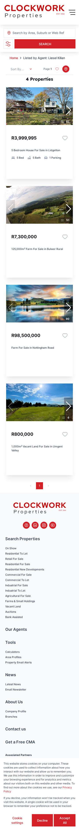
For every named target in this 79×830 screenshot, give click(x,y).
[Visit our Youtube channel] (52, 525)
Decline (42, 820)
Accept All (64, 820)
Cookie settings (17, 820)
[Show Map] (65, 69)
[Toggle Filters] (8, 43)
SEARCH (45, 44)
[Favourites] (65, 138)
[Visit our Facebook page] (26, 525)
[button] (68, 110)
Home (14, 58)
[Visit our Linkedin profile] (35, 525)
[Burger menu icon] (71, 12)
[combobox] (36, 33)
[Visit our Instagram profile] (43, 525)
